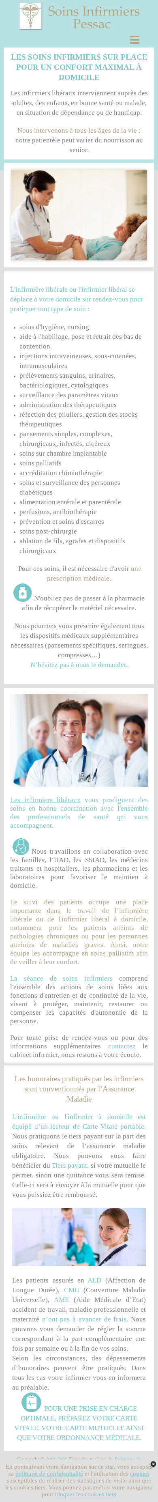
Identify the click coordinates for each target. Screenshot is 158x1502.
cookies (139, 1473)
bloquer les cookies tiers (85, 1494)
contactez (122, 1046)
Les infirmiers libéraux (45, 800)
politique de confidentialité (49, 1473)
